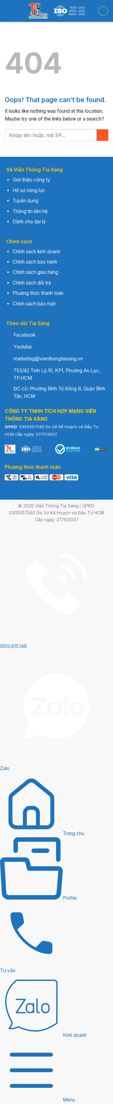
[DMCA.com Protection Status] (101, 449)
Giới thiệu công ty (31, 180)
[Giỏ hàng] (103, 11)
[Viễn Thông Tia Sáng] (56, 11)
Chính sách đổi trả (32, 283)
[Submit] (102, 135)
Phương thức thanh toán (38, 293)
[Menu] (8, 10)
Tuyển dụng (25, 201)
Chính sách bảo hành (35, 262)
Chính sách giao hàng (35, 272)
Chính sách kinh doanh (36, 252)
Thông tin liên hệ (30, 211)
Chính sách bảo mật (34, 304)
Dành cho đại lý (29, 222)
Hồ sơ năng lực (29, 190)
